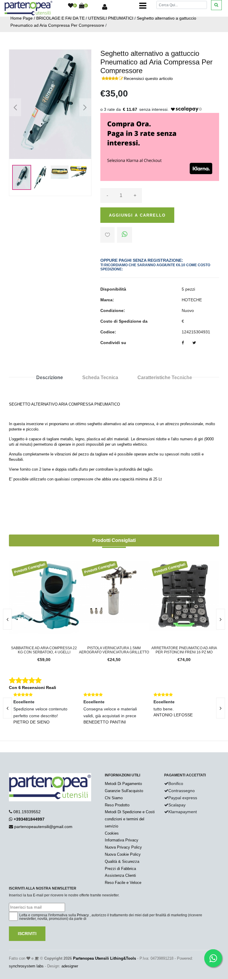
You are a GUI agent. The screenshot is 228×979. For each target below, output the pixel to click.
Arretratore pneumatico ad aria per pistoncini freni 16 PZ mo (174, 650)
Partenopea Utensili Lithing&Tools (104, 958)
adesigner (69, 966)
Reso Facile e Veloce (123, 882)
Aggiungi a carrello (137, 215)
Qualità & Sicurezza (122, 861)
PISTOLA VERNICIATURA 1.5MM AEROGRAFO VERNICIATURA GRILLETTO (104, 650)
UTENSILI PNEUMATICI (110, 18)
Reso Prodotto (117, 805)
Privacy (83, 915)
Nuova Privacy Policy (123, 847)
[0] (70, 6)
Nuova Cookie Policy (123, 854)
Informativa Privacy (121, 840)
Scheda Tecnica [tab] (100, 377)
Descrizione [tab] (49, 377)
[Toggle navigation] (142, 5)
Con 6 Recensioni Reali (32, 687)
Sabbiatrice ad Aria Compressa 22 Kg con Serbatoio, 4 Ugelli (34, 650)
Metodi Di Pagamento (123, 783)
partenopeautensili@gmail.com (43, 826)
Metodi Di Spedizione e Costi (130, 812)
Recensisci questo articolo (148, 78)
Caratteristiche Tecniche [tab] (164, 377)
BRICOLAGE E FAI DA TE (60, 18)
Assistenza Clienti (120, 875)
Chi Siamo (114, 798)
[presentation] (220, 619)
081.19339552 (27, 811)
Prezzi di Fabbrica (120, 868)
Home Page (21, 18)
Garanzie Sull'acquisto (124, 791)
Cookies (112, 833)
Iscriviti (27, 933)
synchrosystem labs (26, 966)
